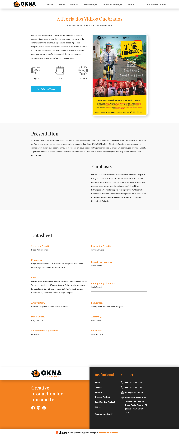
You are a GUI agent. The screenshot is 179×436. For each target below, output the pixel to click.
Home (50, 4)
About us (74, 4)
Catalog (61, 4)
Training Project (90, 4)
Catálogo (78, 25)
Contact (132, 4)
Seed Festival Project (113, 4)
